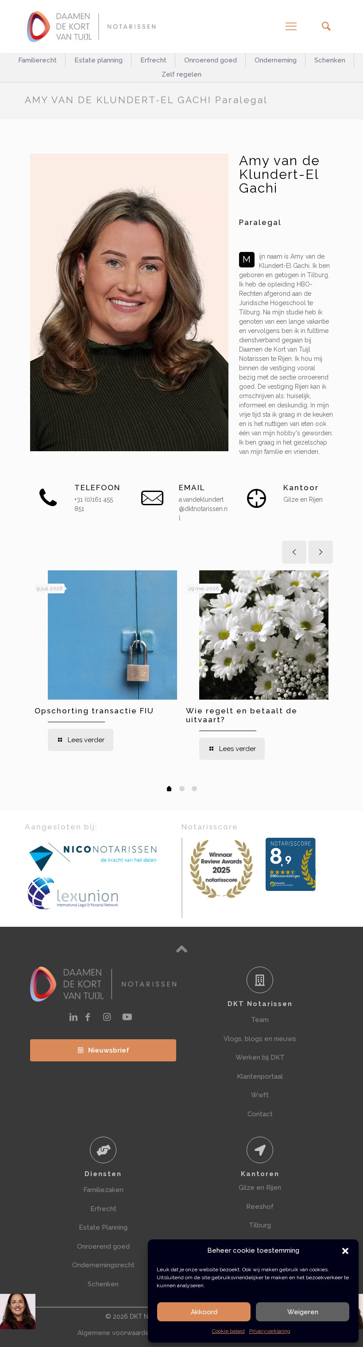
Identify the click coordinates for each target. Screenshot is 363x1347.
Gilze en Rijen (260, 1188)
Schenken (103, 1284)
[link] (93, 856)
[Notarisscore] (221, 869)
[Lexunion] (103, 894)
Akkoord (204, 1312)
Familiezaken (103, 1190)
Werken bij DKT (260, 1057)
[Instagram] (107, 1017)
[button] (345, 1250)
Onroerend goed (103, 1246)
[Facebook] (87, 1017)
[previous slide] (294, 552)
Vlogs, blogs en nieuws (260, 1039)
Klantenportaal (260, 1076)
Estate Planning (103, 1227)
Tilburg (260, 1225)
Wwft (260, 1095)
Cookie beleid (228, 1331)
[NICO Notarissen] (93, 856)
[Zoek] (326, 26)
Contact (260, 1114)
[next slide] (321, 552)
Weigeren (302, 1312)
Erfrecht (103, 1209)
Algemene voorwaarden (115, 1333)
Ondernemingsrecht (103, 1265)
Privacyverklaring (269, 1331)
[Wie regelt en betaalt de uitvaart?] (263, 635)
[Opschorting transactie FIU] (112, 635)
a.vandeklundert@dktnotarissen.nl (203, 509)
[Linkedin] (73, 1017)
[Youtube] (127, 1017)
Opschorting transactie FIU (94, 710)
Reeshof (260, 1207)
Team (260, 1020)
